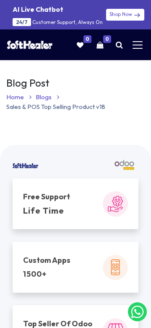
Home (15, 97)
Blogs (44, 97)
